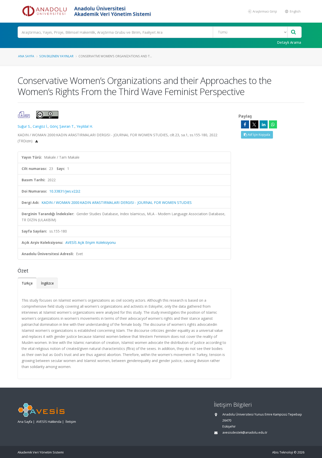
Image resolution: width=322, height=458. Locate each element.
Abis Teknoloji (282, 452)
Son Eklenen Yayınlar (56, 56)
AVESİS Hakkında (48, 422)
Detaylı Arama (289, 42)
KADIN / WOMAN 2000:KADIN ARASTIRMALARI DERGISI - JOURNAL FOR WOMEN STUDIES (117, 202)
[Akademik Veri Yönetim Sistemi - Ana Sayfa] (45, 11)
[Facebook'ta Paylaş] (245, 124)
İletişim (70, 422)
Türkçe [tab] (27, 283)
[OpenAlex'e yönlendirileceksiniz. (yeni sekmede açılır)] (36, 141)
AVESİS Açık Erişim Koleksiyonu (90, 242)
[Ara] (293, 32)
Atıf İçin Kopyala (258, 134)
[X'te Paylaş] (254, 124)
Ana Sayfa (26, 56)
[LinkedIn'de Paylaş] (264, 124)
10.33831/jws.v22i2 (64, 191)
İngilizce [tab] (47, 283)
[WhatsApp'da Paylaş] (273, 124)
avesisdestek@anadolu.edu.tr (244, 432)
